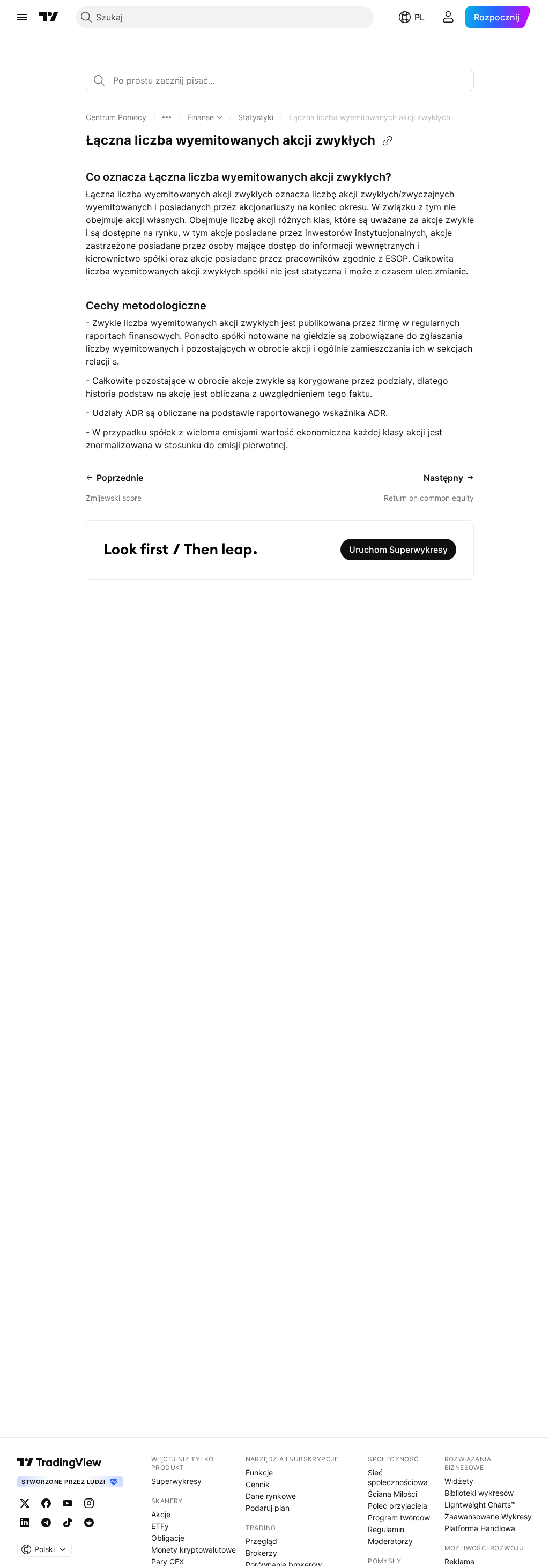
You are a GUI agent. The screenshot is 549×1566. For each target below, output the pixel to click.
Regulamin (386, 1529)
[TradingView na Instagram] (89, 1503)
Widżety (458, 1481)
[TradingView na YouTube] (67, 1503)
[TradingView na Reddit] (89, 1522)
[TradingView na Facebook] (46, 1503)
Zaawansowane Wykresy (488, 1516)
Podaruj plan (268, 1507)
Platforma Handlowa (479, 1528)
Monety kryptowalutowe (193, 1549)
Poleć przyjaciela (397, 1505)
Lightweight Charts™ (480, 1504)
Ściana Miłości (392, 1493)
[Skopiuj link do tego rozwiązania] (388, 141)
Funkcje (259, 1472)
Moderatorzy (390, 1541)
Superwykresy (176, 1481)
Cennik (258, 1484)
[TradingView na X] (24, 1503)
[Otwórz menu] (22, 17)
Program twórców (399, 1517)
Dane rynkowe (271, 1496)
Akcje (160, 1514)
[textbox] (284, 80)
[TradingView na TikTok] (67, 1522)
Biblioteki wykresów (479, 1492)
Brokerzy (261, 1552)
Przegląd (261, 1541)
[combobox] (280, 80)
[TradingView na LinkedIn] (24, 1522)
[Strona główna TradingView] (48, 17)
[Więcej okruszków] (167, 117)
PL (419, 17)
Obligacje (167, 1537)
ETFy (160, 1526)
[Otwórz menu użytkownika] (448, 17)
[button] (116, 117)
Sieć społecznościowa (398, 1477)
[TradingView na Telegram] (46, 1522)
